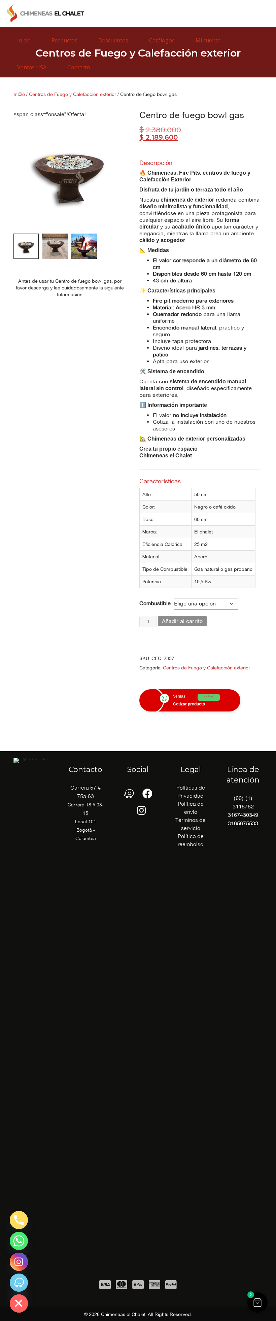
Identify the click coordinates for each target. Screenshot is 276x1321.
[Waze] (19, 1283)
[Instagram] (19, 1262)
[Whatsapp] (19, 1241)
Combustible (155, 603)
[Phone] (19, 1220)
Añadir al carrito (182, 621)
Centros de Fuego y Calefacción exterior (206, 667)
